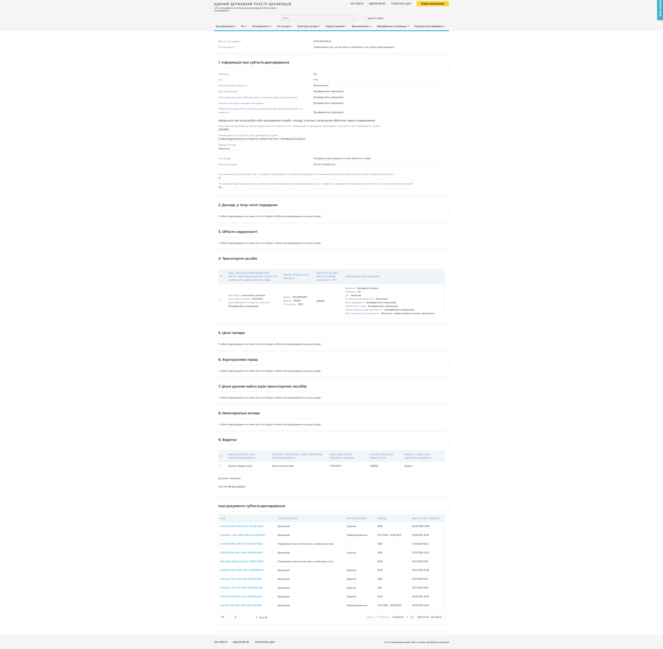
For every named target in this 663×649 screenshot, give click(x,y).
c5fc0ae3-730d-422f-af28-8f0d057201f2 (241, 579)
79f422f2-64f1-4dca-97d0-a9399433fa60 (241, 552)
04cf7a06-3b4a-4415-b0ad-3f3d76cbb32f (241, 526)
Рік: (243, 26)
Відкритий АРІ (377, 3)
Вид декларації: (224, 26)
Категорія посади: (307, 26)
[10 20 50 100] (229, 617)
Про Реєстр (357, 3)
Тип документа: (260, 26)
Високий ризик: (360, 26)
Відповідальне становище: (392, 26)
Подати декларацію (432, 3)
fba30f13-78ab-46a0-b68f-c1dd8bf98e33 (241, 570)
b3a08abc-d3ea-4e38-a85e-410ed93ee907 (242, 535)
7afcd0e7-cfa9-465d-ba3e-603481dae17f (241, 596)
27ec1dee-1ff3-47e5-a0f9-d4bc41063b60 (241, 605)
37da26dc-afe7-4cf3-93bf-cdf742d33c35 (241, 587)
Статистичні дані (401, 3)
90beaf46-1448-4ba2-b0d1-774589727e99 (241, 561)
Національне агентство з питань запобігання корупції (420, 642)
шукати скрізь (375, 18)
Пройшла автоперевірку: (428, 26)
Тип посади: (283, 26)
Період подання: (335, 26)
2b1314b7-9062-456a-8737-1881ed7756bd (241, 544)
